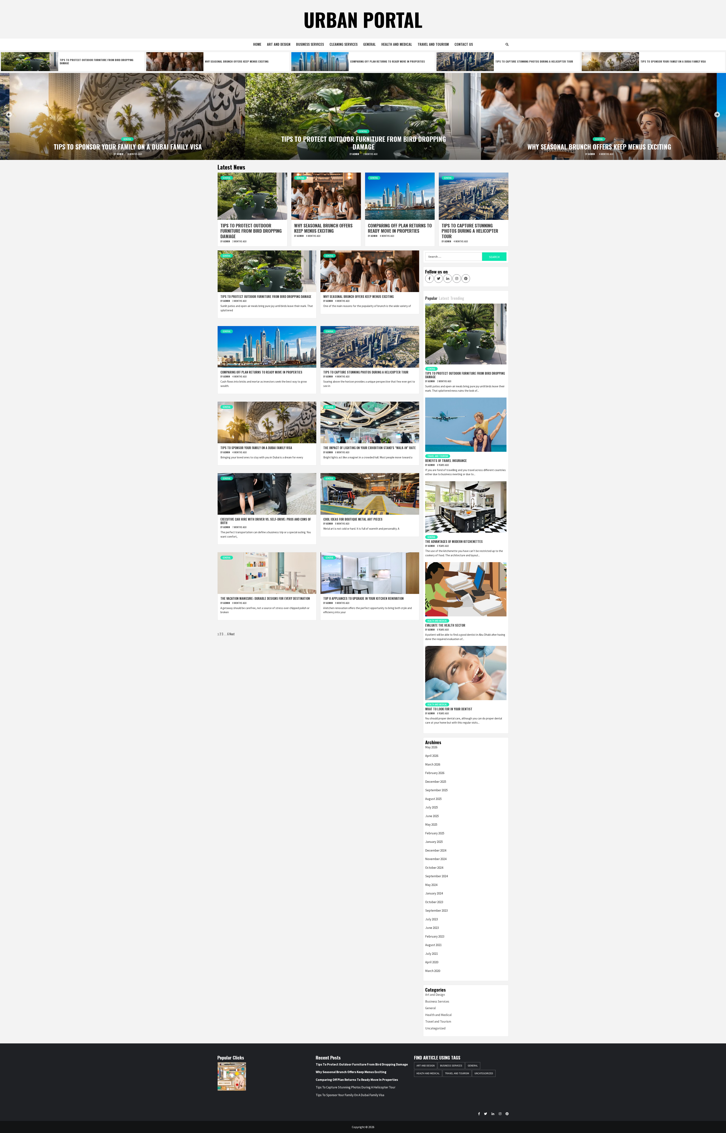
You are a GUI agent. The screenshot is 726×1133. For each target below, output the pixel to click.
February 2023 (434, 936)
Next (232, 634)
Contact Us (464, 44)
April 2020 (431, 962)
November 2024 (435, 859)
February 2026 (434, 773)
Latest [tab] (444, 298)
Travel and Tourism (433, 44)
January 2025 (434, 842)
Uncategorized (435, 1028)
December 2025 (435, 782)
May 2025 (431, 824)
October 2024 (434, 868)
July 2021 (431, 954)
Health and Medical (396, 44)
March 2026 (432, 764)
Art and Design (278, 44)
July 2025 (431, 807)
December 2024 (435, 850)
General (369, 44)
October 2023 (434, 902)
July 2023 (431, 919)
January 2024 (434, 893)
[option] (72, 61)
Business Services (310, 44)
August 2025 (433, 799)
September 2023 (436, 910)
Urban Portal (363, 19)
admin (120, 154)
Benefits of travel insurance (446, 460)
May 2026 (431, 747)
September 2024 (436, 876)
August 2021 (433, 945)
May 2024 (431, 885)
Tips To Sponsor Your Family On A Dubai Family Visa (673, 61)
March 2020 (432, 971)
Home (257, 44)
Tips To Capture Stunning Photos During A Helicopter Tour (534, 61)
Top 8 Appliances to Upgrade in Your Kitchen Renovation (363, 598)
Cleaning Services (344, 44)
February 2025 (434, 833)
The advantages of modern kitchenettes (454, 541)
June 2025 (432, 816)
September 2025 (436, 790)
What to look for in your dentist (448, 709)
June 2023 (432, 928)
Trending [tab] (457, 298)
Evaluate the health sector (445, 625)
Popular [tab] (431, 298)
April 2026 (431, 756)
